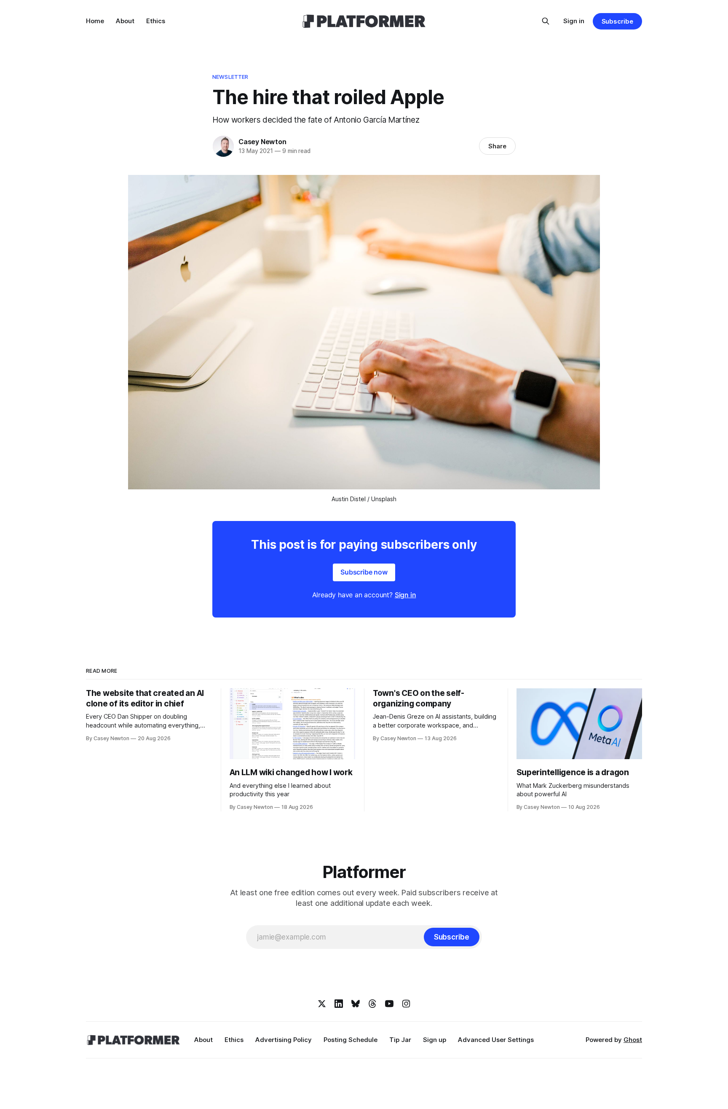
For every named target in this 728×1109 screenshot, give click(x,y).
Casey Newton (262, 141)
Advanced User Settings (496, 1040)
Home (95, 21)
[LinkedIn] (339, 1003)
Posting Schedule (350, 1040)
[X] (322, 1003)
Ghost (633, 1040)
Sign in (573, 21)
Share (497, 146)
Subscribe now (364, 572)
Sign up (434, 1040)
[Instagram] (406, 1003)
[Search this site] (545, 21)
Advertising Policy (283, 1040)
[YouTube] (389, 1003)
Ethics (155, 21)
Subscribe (617, 21)
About (125, 21)
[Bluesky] (355, 1003)
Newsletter (230, 76)
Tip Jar (400, 1040)
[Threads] (372, 1003)
